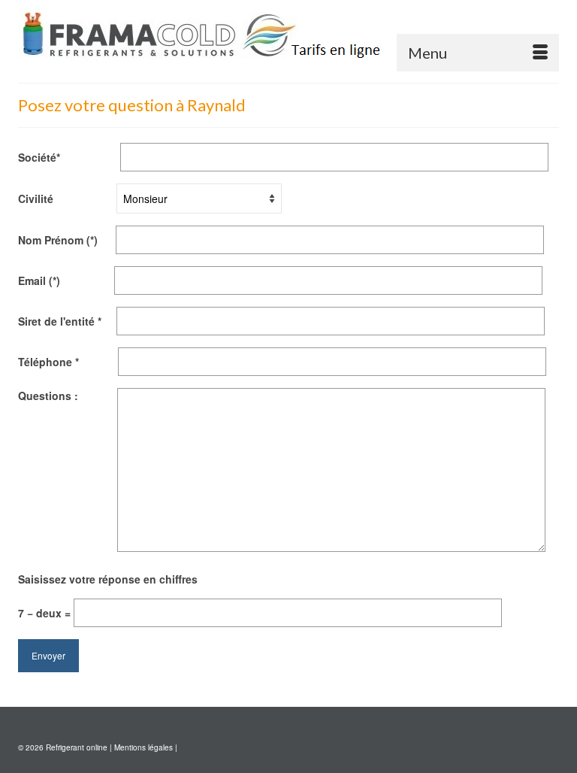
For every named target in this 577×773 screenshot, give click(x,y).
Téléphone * (68, 361)
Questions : (67, 395)
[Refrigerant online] (288, 35)
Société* (69, 157)
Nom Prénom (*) (67, 239)
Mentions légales (143, 747)
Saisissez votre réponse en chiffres (108, 579)
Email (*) (66, 280)
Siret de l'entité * (67, 321)
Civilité (67, 198)
